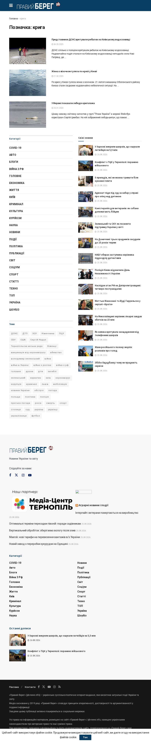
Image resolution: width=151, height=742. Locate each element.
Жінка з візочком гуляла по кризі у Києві (74, 71)
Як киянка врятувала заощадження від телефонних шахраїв (117, 333)
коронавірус (63, 378)
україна (39, 409)
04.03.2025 (58, 44)
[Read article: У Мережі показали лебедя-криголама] (27, 114)
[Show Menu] (11, 5)
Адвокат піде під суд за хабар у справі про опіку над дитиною (116, 194)
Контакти (30, 687)
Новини (14, 232)
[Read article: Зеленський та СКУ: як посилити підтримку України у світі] (85, 227)
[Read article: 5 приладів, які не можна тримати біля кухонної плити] (85, 181)
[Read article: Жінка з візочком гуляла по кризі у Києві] (27, 83)
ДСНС (14, 333)
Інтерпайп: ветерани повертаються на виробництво (107, 512)
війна (48, 359)
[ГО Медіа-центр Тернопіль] (42, 500)
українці (53, 409)
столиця (16, 409)
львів (45, 384)
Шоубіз (14, 309)
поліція (44, 397)
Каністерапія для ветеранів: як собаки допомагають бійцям (116, 210)
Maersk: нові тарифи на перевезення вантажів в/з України (44, 537)
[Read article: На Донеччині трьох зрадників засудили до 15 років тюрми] (85, 243)
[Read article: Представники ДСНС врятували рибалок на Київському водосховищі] (27, 51)
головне (16, 371)
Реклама (14, 687)
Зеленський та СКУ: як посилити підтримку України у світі (113, 225)
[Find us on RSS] (59, 687)
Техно (13, 288)
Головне (15, 176)
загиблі (52, 371)
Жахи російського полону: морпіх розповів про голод (113, 349)
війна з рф (62, 365)
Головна (13, 18)
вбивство (56, 352)
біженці (52, 346)
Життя (14, 190)
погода (52, 390)
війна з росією (42, 365)
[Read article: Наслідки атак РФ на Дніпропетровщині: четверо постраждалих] (85, 289)
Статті (14, 281)
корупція (16, 384)
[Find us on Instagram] (23, 475)
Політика (16, 246)
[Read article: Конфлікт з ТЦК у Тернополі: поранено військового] (85, 166)
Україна (14, 302)
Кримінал (16, 204)
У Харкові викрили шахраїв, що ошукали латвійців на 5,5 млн (62, 635)
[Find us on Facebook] (10, 475)
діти (40, 371)
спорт (63, 403)
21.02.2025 (58, 76)
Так (85, 737)
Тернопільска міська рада (27, 346)
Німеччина (48, 333)
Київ (12, 197)
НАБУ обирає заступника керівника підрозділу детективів (114, 256)
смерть (50, 403)
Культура (16, 211)
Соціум (14, 267)
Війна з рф (16, 169)
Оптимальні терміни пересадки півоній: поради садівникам (45, 523)
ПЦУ (61, 333)
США (23, 340)
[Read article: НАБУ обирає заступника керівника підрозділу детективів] (85, 258)
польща (15, 397)
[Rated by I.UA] (84, 492)
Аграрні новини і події (93, 505)
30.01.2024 (58, 108)
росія (38, 403)
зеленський (18, 378)
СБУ (13, 340)
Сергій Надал (38, 340)
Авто (12, 154)
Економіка (16, 183)
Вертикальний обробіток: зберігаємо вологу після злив (42, 530)
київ (48, 378)
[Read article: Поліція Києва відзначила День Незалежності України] (85, 273)
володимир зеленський (25, 359)
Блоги (13, 161)
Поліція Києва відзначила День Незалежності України (112, 271)
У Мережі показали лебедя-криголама (73, 103)
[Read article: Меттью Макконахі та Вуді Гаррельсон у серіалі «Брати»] (85, 304)
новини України (20, 390)
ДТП (25, 333)
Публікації (16, 253)
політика (30, 397)
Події (13, 239)
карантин (35, 378)
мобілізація (60, 384)
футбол (35, 416)
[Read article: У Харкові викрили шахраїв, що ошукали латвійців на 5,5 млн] (85, 150)
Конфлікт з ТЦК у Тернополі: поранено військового (56, 651)
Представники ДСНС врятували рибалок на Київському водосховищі (91, 39)
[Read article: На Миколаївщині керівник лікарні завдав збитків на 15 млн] (85, 320)
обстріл (39, 390)
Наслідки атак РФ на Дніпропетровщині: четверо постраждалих (118, 287)
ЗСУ (34, 333)
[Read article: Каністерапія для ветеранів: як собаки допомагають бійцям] (85, 212)
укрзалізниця (19, 416)
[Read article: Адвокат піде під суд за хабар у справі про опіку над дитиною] (85, 196)
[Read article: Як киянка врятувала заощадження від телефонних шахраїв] (85, 335)
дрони (29, 371)
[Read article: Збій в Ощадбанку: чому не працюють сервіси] (85, 366)
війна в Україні (20, 365)
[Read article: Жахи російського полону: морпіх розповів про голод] (85, 351)
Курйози (15, 218)
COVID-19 (15, 147)
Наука (13, 225)
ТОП (12, 295)
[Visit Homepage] (38, 5)
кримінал (31, 384)
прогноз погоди (20, 403)
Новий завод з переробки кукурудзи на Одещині (38, 543)
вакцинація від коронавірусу (28, 352)
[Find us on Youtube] (29, 475)
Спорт (13, 274)
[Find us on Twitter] (16, 475)
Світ (12, 260)
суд (28, 409)
